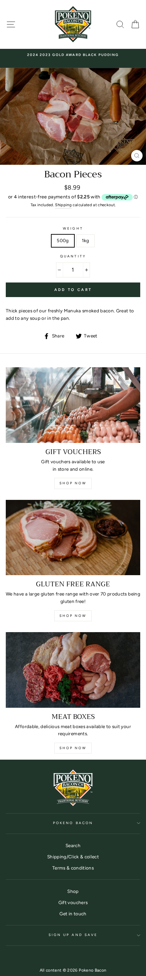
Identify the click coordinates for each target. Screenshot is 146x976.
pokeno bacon (73, 823)
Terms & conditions (73, 868)
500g (63, 240)
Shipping (63, 204)
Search (73, 845)
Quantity (73, 256)
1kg (85, 240)
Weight (73, 228)
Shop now (73, 483)
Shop (72, 891)
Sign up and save (73, 935)
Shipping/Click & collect (73, 856)
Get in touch (72, 913)
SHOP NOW (73, 615)
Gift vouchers (73, 902)
